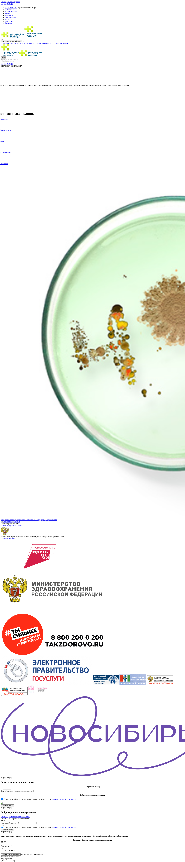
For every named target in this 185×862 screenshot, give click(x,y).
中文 (11, 4)
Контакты (51, 43)
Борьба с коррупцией (38, 520)
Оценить (12, 538)
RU (2, 4)
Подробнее (5, 538)
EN (5, 4)
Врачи (24, 43)
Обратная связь (51, 520)
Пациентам (31, 43)
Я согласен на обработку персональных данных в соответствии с (39, 799)
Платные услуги (16, 43)
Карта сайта (25, 520)
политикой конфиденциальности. (63, 799)
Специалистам (41, 43)
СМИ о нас (59, 43)
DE (8, 4)
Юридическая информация (11, 520)
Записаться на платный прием (11, 41)
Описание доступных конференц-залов (15, 817)
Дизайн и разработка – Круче (11, 525)
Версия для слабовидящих (10, 2)
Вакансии (66, 43)
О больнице (5, 43)
